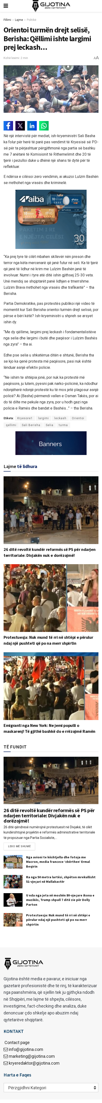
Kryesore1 (25, 418)
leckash (60, 418)
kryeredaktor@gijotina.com (34, 1063)
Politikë (31, 20)
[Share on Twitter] (20, 126)
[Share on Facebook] (8, 126)
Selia (49, 425)
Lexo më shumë (19, 846)
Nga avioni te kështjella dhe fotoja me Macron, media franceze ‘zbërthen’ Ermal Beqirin (58, 862)
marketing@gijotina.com (32, 1056)
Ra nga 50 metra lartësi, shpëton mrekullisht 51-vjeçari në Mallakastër (61, 879)
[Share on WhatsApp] (44, 126)
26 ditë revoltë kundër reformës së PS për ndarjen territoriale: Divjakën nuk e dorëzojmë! (49, 815)
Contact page (17, 1042)
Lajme (19, 20)
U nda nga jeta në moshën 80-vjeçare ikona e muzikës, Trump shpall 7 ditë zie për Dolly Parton (60, 900)
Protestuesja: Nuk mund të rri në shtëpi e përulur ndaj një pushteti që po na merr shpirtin (58, 920)
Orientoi (78, 418)
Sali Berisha (31, 425)
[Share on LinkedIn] (32, 126)
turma (63, 425)
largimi (43, 418)
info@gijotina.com (26, 1049)
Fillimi (7, 20)
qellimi (11, 425)
